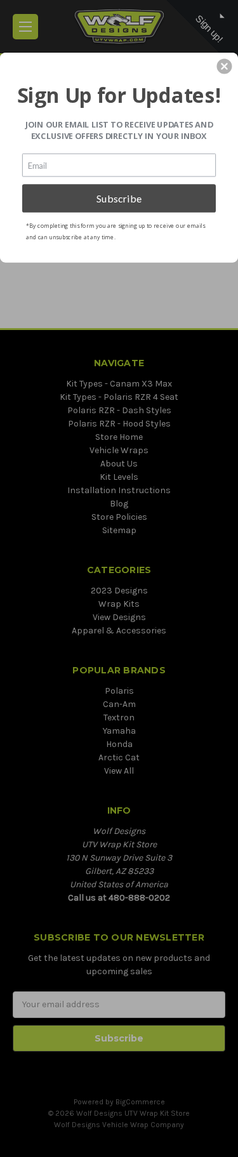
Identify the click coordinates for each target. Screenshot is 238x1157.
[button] (224, 66)
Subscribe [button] (119, 198)
